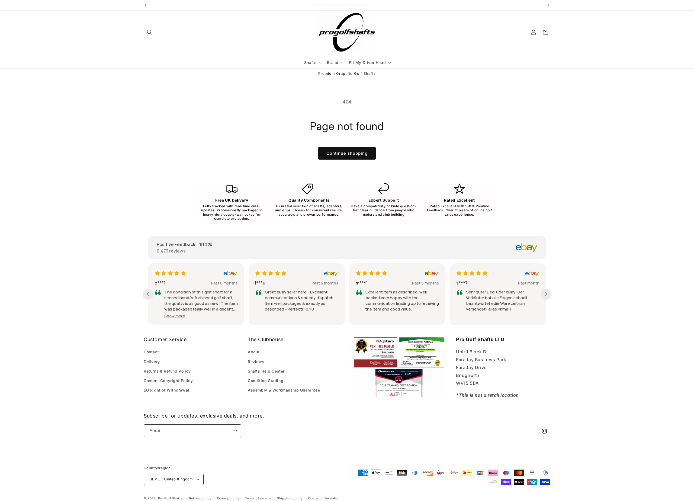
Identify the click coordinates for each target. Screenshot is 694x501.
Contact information (324, 498)
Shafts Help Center (266, 371)
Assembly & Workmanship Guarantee (284, 390)
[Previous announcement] (146, 5)
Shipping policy (290, 498)
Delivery (152, 361)
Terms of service (258, 498)
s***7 (462, 283)
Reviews (256, 361)
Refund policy (200, 498)
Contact (151, 352)
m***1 (362, 283)
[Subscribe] (235, 430)
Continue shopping (347, 153)
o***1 (160, 283)
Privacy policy (228, 498)
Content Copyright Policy (168, 380)
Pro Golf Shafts (170, 498)
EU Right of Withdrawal (166, 390)
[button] (150, 32)
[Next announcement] (548, 5)
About (253, 352)
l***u (260, 283)
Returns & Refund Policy (167, 371)
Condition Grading (265, 380)
